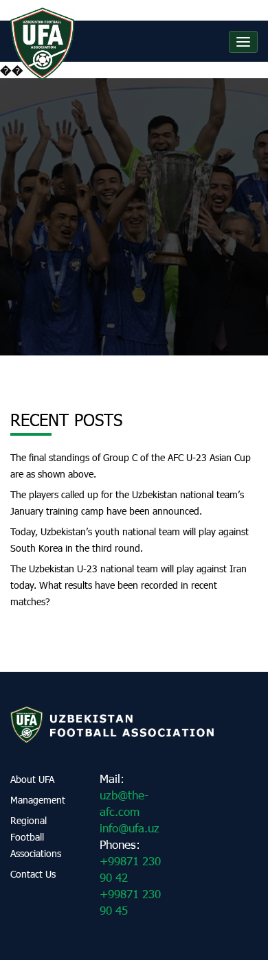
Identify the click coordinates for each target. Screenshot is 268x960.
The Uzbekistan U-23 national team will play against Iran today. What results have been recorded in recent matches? (128, 585)
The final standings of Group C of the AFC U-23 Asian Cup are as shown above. (130, 466)
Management (37, 800)
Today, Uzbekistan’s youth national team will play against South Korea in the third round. (129, 540)
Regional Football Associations (35, 837)
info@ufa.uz (129, 828)
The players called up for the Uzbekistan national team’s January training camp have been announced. (127, 503)
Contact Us (33, 874)
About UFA (32, 779)
